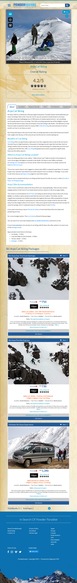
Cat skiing (11, 142)
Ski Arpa (31, 194)
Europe (53, 531)
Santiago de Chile (14, 162)
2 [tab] (17, 58)
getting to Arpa (25, 174)
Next (67, 279)
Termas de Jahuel (33, 209)
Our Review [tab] (55, 107)
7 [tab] (31, 58)
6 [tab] (29, 58)
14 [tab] (51, 58)
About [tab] (12, 107)
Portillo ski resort (16, 165)
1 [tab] (14, 58)
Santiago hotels (16, 227)
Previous (10, 279)
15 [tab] (54, 58)
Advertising (11, 531)
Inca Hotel (30, 216)
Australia (54, 542)
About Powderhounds (15, 528)
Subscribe (34, 551)
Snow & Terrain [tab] (34, 107)
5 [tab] (26, 58)
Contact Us (11, 533)
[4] (32, 85)
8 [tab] (34, 58)
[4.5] (40, 392)
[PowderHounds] (24, 5)
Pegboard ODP (54, 559)
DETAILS (38, 334)
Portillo (52, 205)
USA (52, 537)
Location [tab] (22, 107)
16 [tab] (57, 58)
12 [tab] (45, 58)
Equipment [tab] (67, 107)
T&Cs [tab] (45, 107)
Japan (52, 528)
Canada (53, 533)
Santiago (14, 241)
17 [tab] (60, 58)
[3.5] (40, 307)
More (57, 325)
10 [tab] (40, 58)
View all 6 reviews (38, 95)
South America (55, 535)
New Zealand (55, 540)
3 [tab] (20, 58)
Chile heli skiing (44, 126)
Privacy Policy (33, 528)
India (52, 544)
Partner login (33, 533)
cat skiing (31, 148)
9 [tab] (37, 58)
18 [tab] (62, 58)
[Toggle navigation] (9, 5)
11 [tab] (43, 58)
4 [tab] (23, 58)
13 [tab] (48, 58)
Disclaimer (32, 531)
